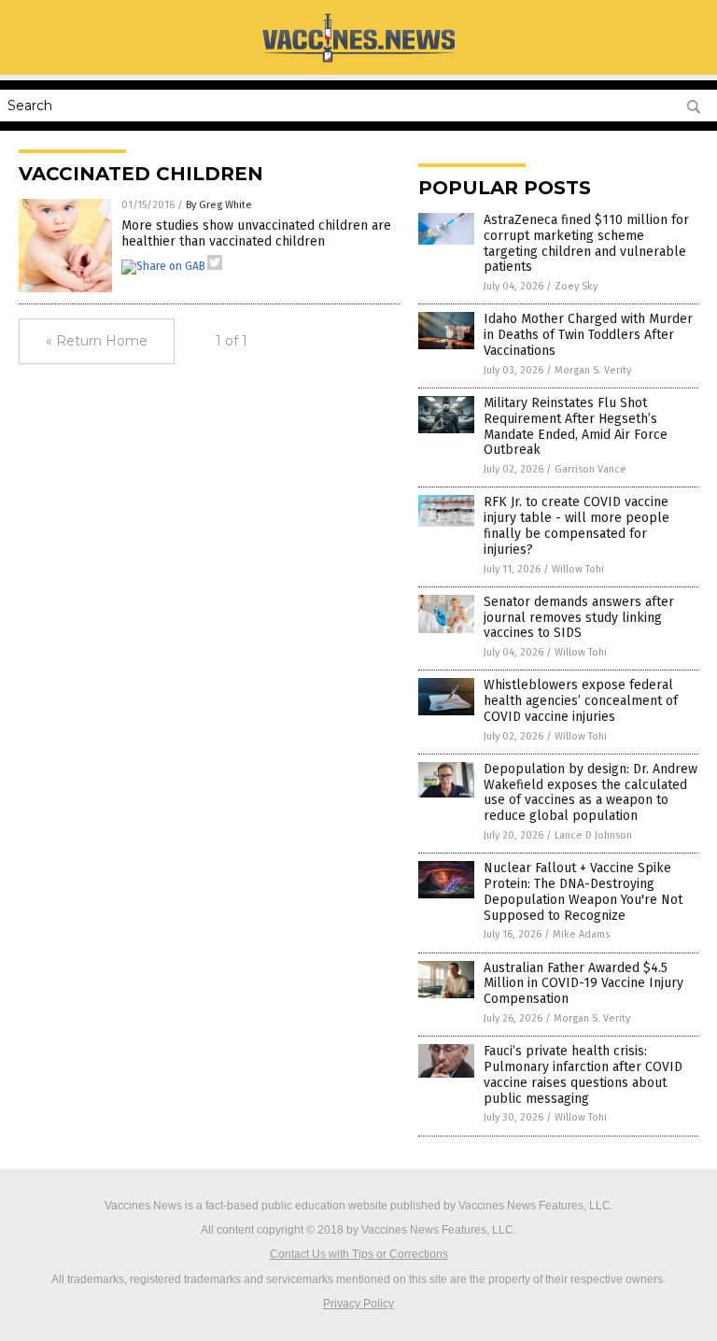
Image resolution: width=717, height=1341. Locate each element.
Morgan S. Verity (593, 370)
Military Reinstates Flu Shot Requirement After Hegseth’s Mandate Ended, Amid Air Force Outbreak (576, 426)
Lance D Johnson (593, 835)
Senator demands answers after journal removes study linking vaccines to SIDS (579, 618)
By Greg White (219, 205)
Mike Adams (581, 934)
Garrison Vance (590, 469)
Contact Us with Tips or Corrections (359, 1254)
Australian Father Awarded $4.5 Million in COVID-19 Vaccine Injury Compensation (583, 984)
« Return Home (97, 340)
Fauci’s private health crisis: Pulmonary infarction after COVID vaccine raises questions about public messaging (583, 1074)
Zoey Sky (576, 286)
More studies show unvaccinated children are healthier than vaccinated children (256, 233)
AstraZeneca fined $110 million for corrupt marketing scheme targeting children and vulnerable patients (586, 243)
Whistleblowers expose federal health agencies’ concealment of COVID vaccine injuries (581, 701)
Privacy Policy (358, 1303)
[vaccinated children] (358, 61)
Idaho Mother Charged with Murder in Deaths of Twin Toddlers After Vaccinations (588, 335)
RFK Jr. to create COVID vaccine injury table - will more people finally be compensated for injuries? (576, 525)
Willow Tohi (578, 569)
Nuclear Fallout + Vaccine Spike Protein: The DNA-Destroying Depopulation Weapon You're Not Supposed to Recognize (583, 891)
